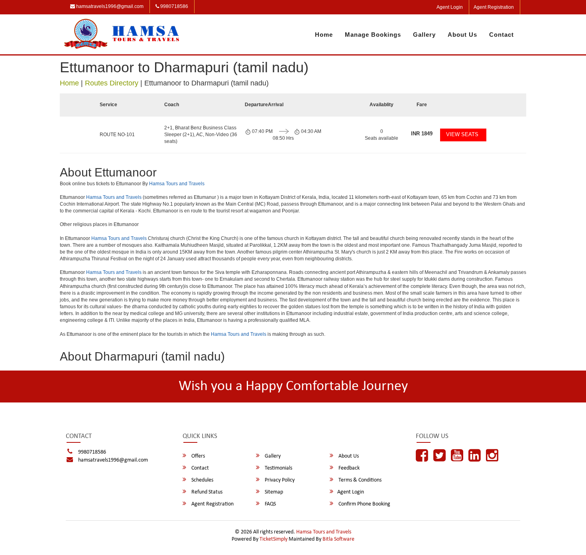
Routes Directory (111, 83)
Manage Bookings (373, 34)
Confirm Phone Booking (363, 504)
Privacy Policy (279, 480)
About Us (462, 34)
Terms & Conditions (359, 480)
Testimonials (278, 468)
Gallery (424, 34)
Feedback (348, 468)
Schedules (201, 480)
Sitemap (273, 492)
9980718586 (173, 6)
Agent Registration (494, 7)
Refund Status (206, 492)
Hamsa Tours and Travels (177, 183)
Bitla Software (338, 539)
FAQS (270, 504)
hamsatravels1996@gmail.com (109, 6)
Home (324, 34)
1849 (422, 134)
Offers (197, 456)
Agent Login (450, 7)
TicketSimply (273, 539)
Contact (501, 34)
